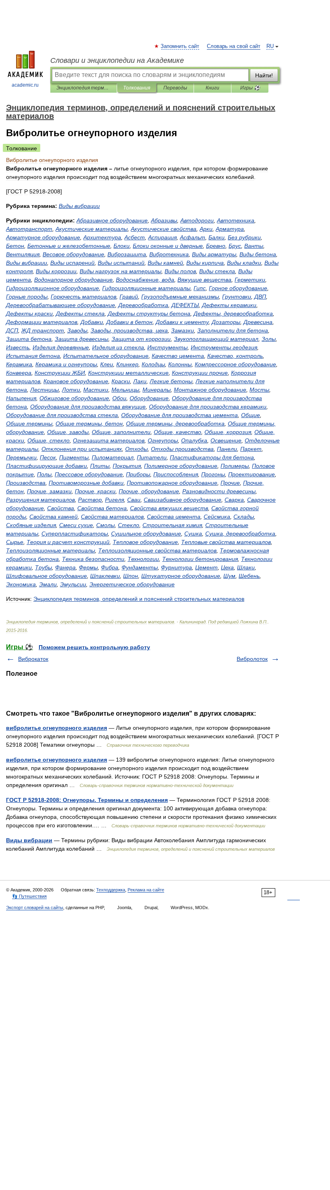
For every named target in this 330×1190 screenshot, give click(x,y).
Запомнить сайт (180, 46)
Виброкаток (33, 659)
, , (129, 330)
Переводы (175, 88)
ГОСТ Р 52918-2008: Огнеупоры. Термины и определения (87, 800)
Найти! (264, 75)
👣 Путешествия (29, 896)
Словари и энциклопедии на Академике (117, 60)
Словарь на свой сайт (233, 46)
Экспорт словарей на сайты (34, 907)
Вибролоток (252, 659)
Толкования (136, 88)
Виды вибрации (29, 840)
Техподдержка (110, 889)
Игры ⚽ (250, 88)
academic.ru (25, 85)
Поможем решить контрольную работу (94, 647)
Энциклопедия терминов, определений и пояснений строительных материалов (83, 88)
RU (270, 46)
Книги (212, 88)
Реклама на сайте (146, 889)
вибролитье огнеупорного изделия (56, 728)
